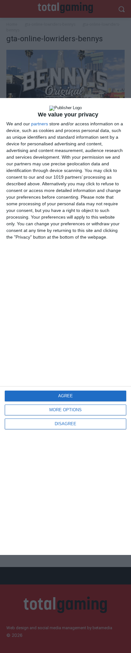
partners (39, 124)
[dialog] (65, 326)
